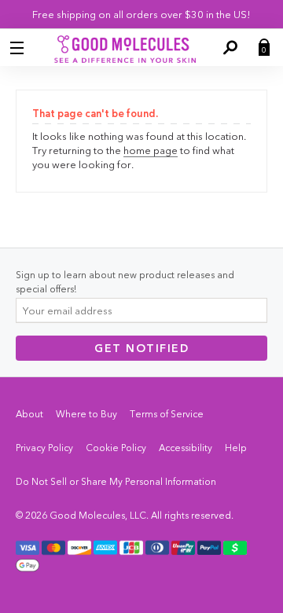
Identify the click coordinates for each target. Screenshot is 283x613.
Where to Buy (86, 414)
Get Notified (141, 348)
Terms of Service (167, 414)
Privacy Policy (44, 447)
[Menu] (19, 48)
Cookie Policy (116, 447)
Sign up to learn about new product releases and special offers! (125, 282)
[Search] (228, 48)
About (29, 414)
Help (236, 447)
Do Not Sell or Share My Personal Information (116, 481)
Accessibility (185, 447)
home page (150, 150)
